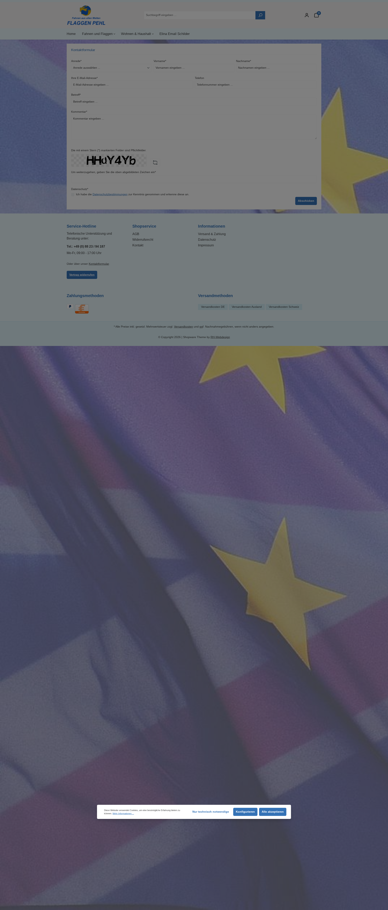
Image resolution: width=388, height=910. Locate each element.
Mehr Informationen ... (123, 813)
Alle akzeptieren (273, 811)
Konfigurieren (245, 811)
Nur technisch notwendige (210, 811)
